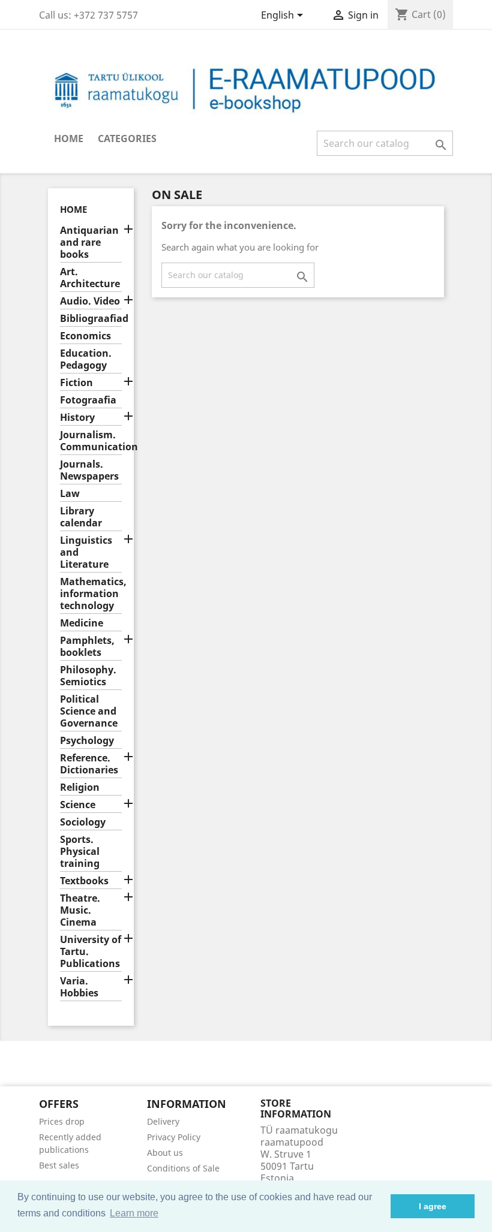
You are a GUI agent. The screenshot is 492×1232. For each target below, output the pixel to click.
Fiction (76, 382)
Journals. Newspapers (89, 470)
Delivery (163, 1121)
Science (77, 805)
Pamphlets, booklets (87, 646)
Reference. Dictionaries (89, 764)
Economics (85, 336)
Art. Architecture (90, 278)
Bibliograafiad (91, 318)
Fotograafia (88, 400)
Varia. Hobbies (79, 987)
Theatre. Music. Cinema (80, 910)
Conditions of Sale (183, 1168)
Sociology (83, 822)
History (77, 417)
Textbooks (84, 881)
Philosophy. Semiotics (88, 676)
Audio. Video (90, 301)
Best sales (59, 1165)
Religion (80, 787)
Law (70, 493)
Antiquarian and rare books (89, 242)
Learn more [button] (134, 1213)
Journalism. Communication (91, 441)
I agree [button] (432, 1206)
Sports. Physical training (80, 851)
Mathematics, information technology (91, 594)
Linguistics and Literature (86, 552)
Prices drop (62, 1121)
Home (68, 138)
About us (165, 1152)
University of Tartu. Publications (90, 951)
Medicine (81, 623)
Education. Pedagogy (86, 359)
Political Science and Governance (89, 711)
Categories (127, 138)
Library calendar (81, 517)
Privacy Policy (173, 1137)
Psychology (87, 740)
